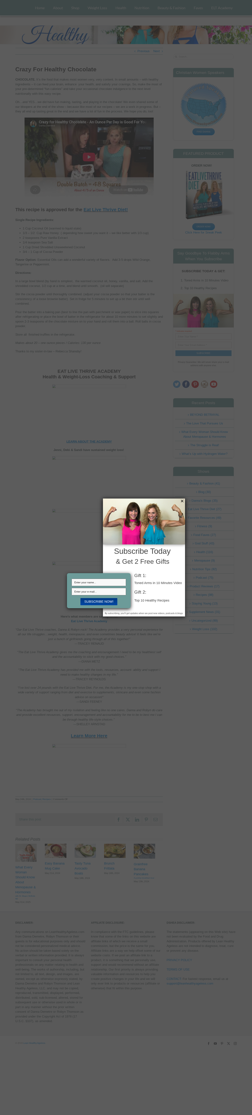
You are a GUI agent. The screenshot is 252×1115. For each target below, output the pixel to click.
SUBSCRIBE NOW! (98, 601)
